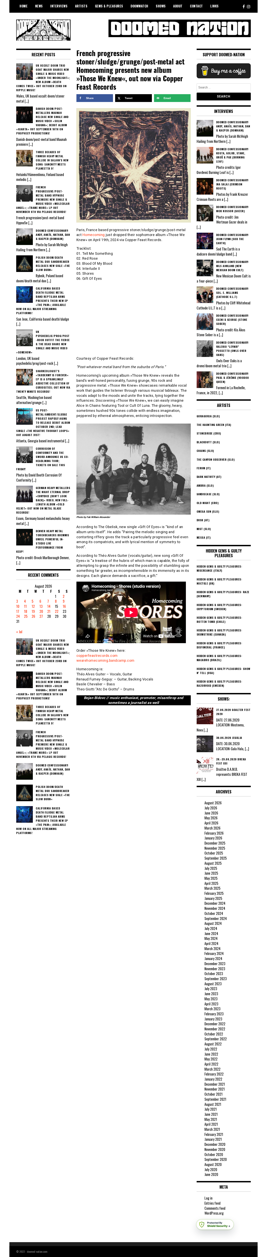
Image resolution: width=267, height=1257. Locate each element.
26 (33, 616)
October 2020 (213, 1154)
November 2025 (214, 848)
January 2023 (213, 1018)
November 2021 (214, 1089)
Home (24, 6)
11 (25, 606)
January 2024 (213, 958)
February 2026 (214, 833)
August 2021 (212, 1104)
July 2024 (210, 928)
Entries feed (212, 1203)
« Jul (19, 631)
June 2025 (211, 873)
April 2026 (211, 822)
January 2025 (213, 898)
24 (18, 616)
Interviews (58, 6)
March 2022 (212, 1069)
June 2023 (211, 993)
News (39, 6)
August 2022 (213, 1043)
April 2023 (211, 1003)
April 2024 (211, 943)
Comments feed (214, 1208)
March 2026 (212, 828)
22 (56, 611)
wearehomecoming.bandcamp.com (105, 660)
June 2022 (211, 1054)
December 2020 (214, 1144)
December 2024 (214, 903)
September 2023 (215, 978)
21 (48, 611)
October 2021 (213, 1094)
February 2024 (214, 953)
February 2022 (214, 1073)
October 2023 (213, 973)
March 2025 (212, 888)
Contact (196, 6)
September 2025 (215, 858)
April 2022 (211, 1064)
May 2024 (211, 938)
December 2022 (214, 1023)
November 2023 (214, 968)
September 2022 (215, 1038)
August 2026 (213, 802)
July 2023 (210, 988)
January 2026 (213, 837)
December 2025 (214, 843)
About (178, 6)
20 (41, 611)
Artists (81, 6)
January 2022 (213, 1079)
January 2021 (213, 1139)
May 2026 (211, 817)
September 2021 (215, 1099)
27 (41, 616)
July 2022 (210, 1048)
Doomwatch (139, 6)
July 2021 (210, 1109)
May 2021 (210, 1119)
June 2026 (211, 812)
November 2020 (214, 1149)
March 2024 (212, 948)
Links (214, 6)
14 (48, 606)
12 (33, 606)
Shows (161, 6)
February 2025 (214, 893)
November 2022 (214, 1028)
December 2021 (214, 1084)
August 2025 (213, 863)
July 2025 (210, 868)
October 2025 (213, 853)
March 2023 (212, 1008)
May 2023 (211, 998)
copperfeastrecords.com (97, 656)
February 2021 (213, 1134)
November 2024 (214, 908)
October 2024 (213, 913)
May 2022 (211, 1058)
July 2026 (210, 807)
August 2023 (213, 983)
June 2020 (211, 1174)
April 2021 (211, 1124)
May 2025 (211, 878)
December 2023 (214, 963)
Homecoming (93, 235)
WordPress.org (214, 1213)
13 (41, 606)
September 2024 (215, 918)
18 (25, 611)
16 (64, 606)
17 (17, 611)
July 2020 (210, 1169)
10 (17, 606)
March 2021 (212, 1129)
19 (33, 611)
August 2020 (213, 1164)
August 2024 (213, 923)
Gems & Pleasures (109, 6)
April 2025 (211, 883)
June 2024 (211, 933)
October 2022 (213, 1033)
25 (26, 616)
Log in (208, 1198)
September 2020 (215, 1159)
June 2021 (211, 1114)
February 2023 (214, 1013)
